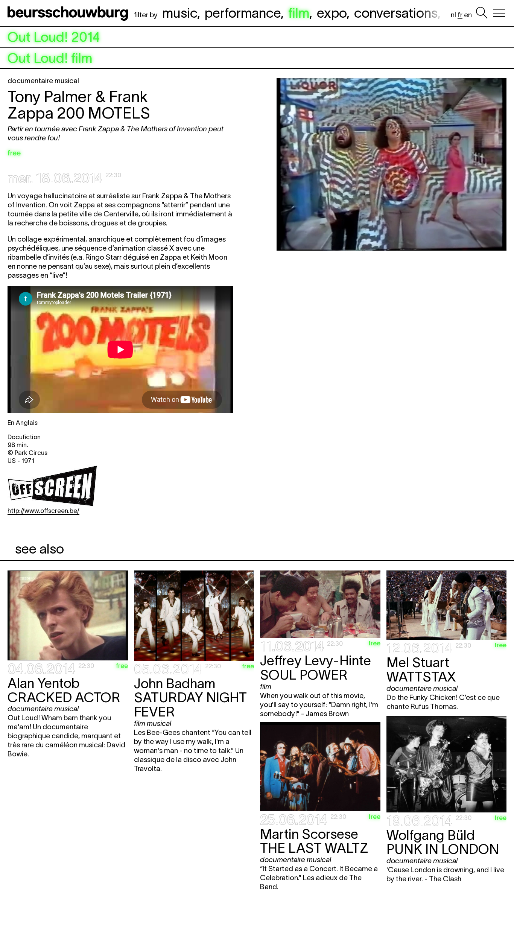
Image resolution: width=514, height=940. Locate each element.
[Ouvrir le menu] (498, 13)
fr (460, 15)
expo (332, 12)
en (468, 15)
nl (453, 15)
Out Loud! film (50, 58)
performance (243, 12)
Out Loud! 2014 (54, 37)
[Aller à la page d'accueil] (69, 13)
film (298, 12)
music (179, 12)
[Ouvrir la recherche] (481, 13)
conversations (396, 12)
